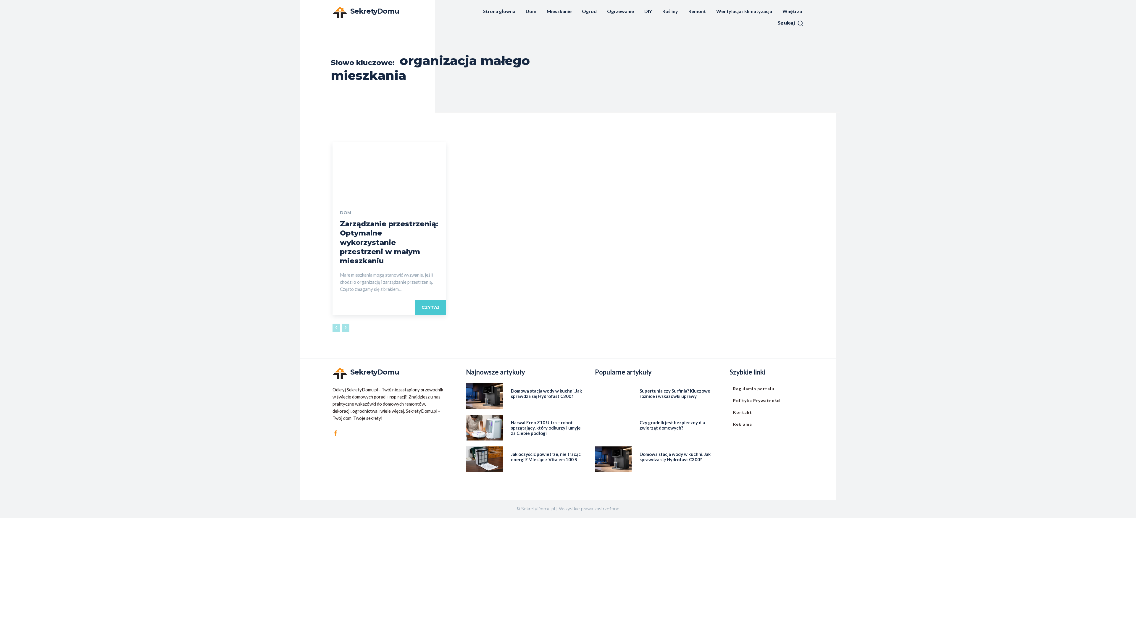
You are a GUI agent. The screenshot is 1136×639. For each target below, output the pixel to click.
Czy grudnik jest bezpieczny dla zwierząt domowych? (672, 425)
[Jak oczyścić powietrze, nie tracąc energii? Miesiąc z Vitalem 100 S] (484, 459)
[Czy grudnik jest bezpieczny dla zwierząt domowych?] (613, 427)
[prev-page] (336, 328)
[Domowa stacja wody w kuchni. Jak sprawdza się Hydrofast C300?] (484, 396)
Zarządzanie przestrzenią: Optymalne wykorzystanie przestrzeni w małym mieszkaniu (389, 242)
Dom (345, 213)
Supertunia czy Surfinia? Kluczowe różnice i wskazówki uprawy (675, 393)
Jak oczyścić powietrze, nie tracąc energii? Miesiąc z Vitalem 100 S (546, 456)
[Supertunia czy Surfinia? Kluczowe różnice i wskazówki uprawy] (613, 396)
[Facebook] (335, 433)
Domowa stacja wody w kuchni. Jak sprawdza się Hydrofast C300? (546, 393)
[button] (790, 23)
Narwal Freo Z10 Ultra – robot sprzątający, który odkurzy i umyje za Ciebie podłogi (546, 428)
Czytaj (430, 307)
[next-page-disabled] (345, 328)
